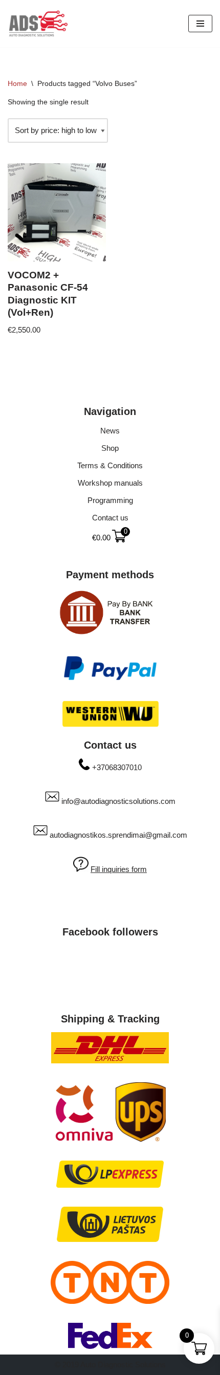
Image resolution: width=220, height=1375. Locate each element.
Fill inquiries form (119, 869)
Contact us (110, 517)
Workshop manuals (110, 482)
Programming (110, 500)
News (110, 430)
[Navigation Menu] (200, 23)
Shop (110, 448)
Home (17, 83)
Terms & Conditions (110, 465)
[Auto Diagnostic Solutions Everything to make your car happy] (38, 23)
